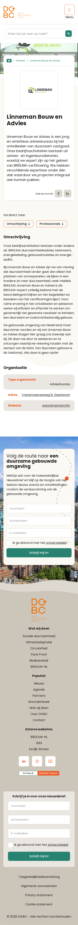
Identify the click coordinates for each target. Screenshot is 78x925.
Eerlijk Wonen (39, 749)
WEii (39, 743)
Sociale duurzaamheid (39, 636)
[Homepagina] (9, 60)
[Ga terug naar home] (17, 12)
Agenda (39, 689)
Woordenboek (39, 702)
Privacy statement (39, 895)
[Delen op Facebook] (58, 193)
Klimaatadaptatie (39, 642)
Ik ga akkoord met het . (40, 543)
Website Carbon (48, 773)
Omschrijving (17, 224)
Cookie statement (38, 904)
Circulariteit (39, 648)
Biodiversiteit (39, 660)
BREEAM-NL (39, 666)
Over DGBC (39, 714)
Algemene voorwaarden (39, 886)
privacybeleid (56, 543)
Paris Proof (39, 654)
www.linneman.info (56, 405)
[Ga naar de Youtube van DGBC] (50, 761)
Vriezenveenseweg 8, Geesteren (46, 395)
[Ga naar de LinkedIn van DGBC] (24, 761)
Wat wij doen (39, 708)
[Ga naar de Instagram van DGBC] (37, 761)
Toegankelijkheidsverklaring (39, 877)
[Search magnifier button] (68, 33)
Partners (20, 60)
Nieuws (39, 683)
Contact (39, 720)
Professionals (50, 224)
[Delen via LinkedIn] (67, 193)
